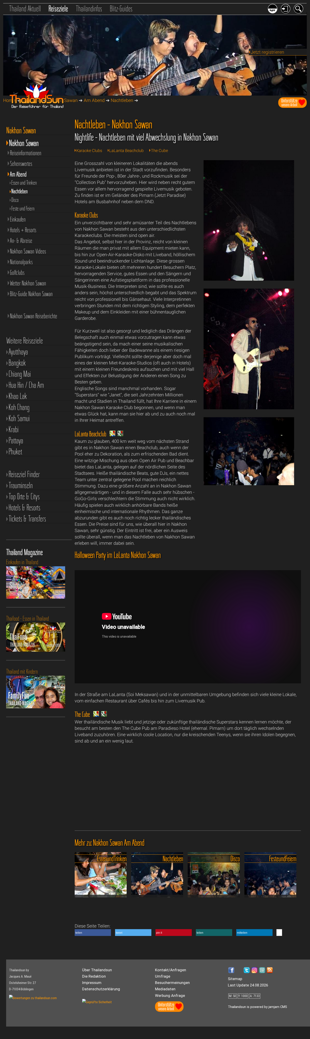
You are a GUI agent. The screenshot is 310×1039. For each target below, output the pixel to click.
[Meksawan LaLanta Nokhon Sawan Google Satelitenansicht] (119, 434)
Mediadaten (165, 989)
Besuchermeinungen (172, 982)
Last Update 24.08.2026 (248, 985)
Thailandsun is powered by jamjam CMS (257, 1007)
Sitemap (235, 978)
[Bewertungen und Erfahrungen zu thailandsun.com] (33, 998)
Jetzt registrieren (267, 52)
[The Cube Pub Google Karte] (95, 715)
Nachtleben (122, 100)
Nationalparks (21, 262)
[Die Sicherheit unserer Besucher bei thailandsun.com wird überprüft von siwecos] (97, 1002)
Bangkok (17, 362)
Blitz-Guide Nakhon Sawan (31, 294)
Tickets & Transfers (27, 518)
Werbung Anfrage (170, 995)
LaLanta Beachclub (126, 150)
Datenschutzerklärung (101, 989)
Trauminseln (21, 485)
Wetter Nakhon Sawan (28, 283)
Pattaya (16, 440)
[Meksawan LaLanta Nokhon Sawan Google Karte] (111, 434)
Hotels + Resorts (23, 230)
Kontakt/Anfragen (170, 970)
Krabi (14, 429)
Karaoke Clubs (89, 150)
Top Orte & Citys (24, 496)
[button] (93, 932)
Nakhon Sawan (24, 142)
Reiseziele (58, 8)
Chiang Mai (20, 373)
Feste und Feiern (22, 208)
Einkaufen (18, 219)
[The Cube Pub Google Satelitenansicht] (103, 715)
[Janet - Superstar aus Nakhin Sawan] (249, 279)
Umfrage (162, 976)
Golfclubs (17, 272)
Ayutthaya (18, 351)
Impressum (91, 982)
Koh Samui (19, 418)
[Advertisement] (249, 531)
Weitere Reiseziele (24, 340)
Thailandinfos (89, 8)
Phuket (15, 451)
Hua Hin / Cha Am (26, 385)
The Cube (159, 150)
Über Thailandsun (97, 970)
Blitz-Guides (121, 8)
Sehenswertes (21, 163)
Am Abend (94, 100)
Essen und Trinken (24, 182)
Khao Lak (18, 396)
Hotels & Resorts (24, 507)
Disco (15, 199)
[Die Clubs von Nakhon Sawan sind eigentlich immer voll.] (249, 483)
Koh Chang (19, 407)
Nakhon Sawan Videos (28, 251)
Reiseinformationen (25, 153)
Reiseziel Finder (24, 474)
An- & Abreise (21, 240)
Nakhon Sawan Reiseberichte (33, 316)
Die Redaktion (94, 976)
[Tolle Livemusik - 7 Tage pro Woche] (249, 407)
